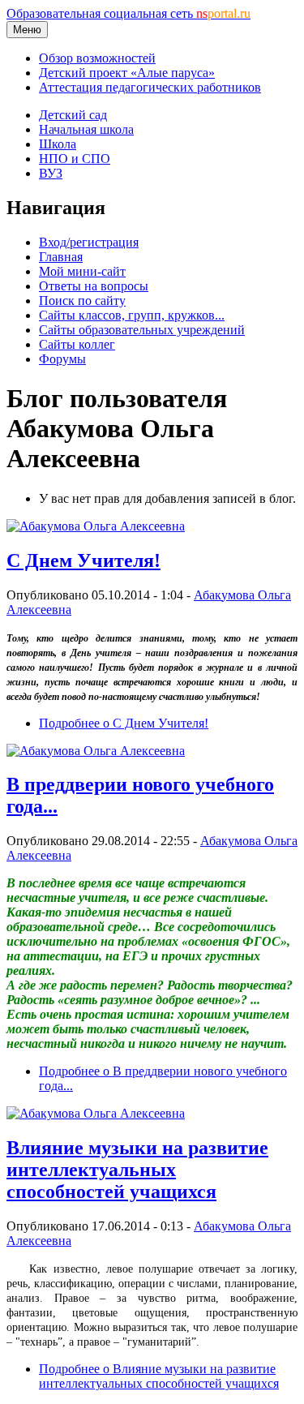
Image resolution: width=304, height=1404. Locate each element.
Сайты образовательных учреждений (142, 330)
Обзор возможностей (97, 58)
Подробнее (123, 723)
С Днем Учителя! (83, 560)
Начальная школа (86, 129)
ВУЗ (50, 173)
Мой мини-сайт (82, 271)
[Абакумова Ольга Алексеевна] (95, 526)
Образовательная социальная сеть (128, 13)
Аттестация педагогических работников (150, 87)
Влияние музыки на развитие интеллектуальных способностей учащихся (137, 1169)
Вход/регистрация (89, 242)
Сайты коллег (77, 344)
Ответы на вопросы (93, 286)
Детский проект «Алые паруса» (127, 72)
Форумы (62, 359)
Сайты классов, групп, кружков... (132, 315)
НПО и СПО (74, 158)
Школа (57, 144)
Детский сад (73, 115)
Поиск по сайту (82, 300)
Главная (61, 257)
